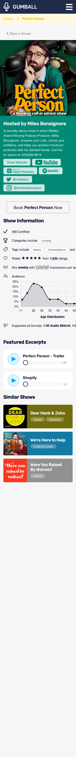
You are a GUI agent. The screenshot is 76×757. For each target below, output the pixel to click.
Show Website (17, 162)
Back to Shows (20, 33)
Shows (8, 18)
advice (37, 249)
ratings (59, 258)
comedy (46, 240)
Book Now (38, 207)
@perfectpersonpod (27, 187)
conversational (56, 249)
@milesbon (20, 179)
